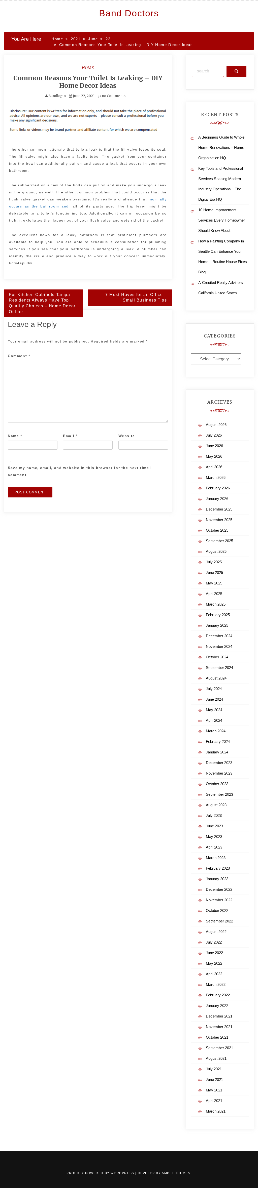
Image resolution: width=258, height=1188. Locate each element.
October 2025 (217, 530)
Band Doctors (129, 13)
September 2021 (219, 1048)
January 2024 (217, 752)
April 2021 (214, 1100)
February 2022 (218, 995)
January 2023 (217, 879)
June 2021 (214, 1079)
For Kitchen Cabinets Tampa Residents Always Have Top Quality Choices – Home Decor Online (42, 303)
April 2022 (214, 974)
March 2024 (215, 731)
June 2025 (214, 572)
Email (70, 436)
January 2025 (217, 625)
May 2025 (214, 583)
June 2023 (214, 826)
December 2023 (219, 762)
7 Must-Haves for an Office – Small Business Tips (136, 297)
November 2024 (219, 646)
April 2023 (214, 847)
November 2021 (219, 1027)
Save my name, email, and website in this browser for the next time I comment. (80, 471)
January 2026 (217, 498)
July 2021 (214, 1069)
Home (88, 67)
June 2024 (214, 699)
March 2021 (215, 1111)
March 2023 (215, 858)
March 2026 (215, 477)
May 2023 (214, 836)
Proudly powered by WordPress (101, 1173)
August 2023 (216, 805)
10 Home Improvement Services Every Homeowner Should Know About (221, 220)
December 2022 (219, 889)
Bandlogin (57, 96)
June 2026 (214, 446)
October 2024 (217, 657)
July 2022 (214, 942)
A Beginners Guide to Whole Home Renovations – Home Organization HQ (221, 147)
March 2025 (215, 604)
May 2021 (214, 1090)
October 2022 (217, 910)
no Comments (113, 96)
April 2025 (214, 593)
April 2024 (214, 720)
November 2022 (219, 900)
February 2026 (218, 488)
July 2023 (214, 815)
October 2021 (217, 1037)
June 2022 (214, 953)
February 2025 (218, 615)
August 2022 (216, 931)
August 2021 (216, 1058)
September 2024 (219, 667)
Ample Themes (176, 1173)
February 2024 (218, 741)
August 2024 (216, 678)
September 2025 (219, 541)
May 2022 (214, 963)
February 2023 (218, 868)
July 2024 (214, 689)
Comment (19, 356)
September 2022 (219, 921)
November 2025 (219, 520)
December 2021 (219, 1016)
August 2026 (216, 424)
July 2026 (214, 435)
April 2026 (214, 467)
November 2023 (219, 773)
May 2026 (214, 456)
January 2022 (217, 1005)
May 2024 (214, 710)
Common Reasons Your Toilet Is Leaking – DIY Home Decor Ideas (88, 82)
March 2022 (215, 984)
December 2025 (219, 509)
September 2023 (219, 794)
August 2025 (216, 551)
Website (126, 436)
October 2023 (217, 784)
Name (15, 436)
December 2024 (219, 636)
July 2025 (214, 562)
